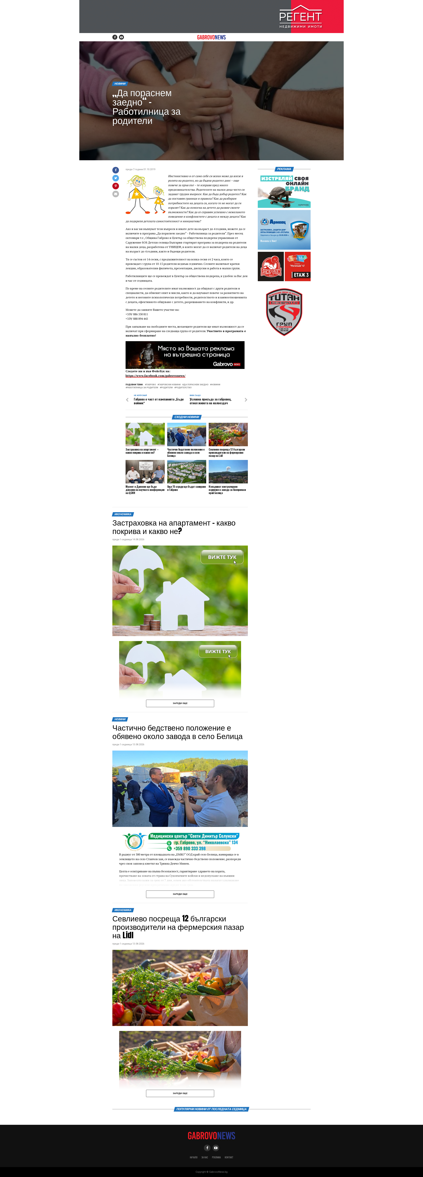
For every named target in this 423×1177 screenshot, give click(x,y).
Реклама (216, 1157)
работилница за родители (142, 388)
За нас (204, 1157)
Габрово (151, 385)
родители (167, 388)
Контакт (229, 1157)
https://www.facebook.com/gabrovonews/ (155, 376)
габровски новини (170, 385)
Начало (193, 1157)
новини (215, 385)
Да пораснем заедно (196, 385)
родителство (184, 388)
